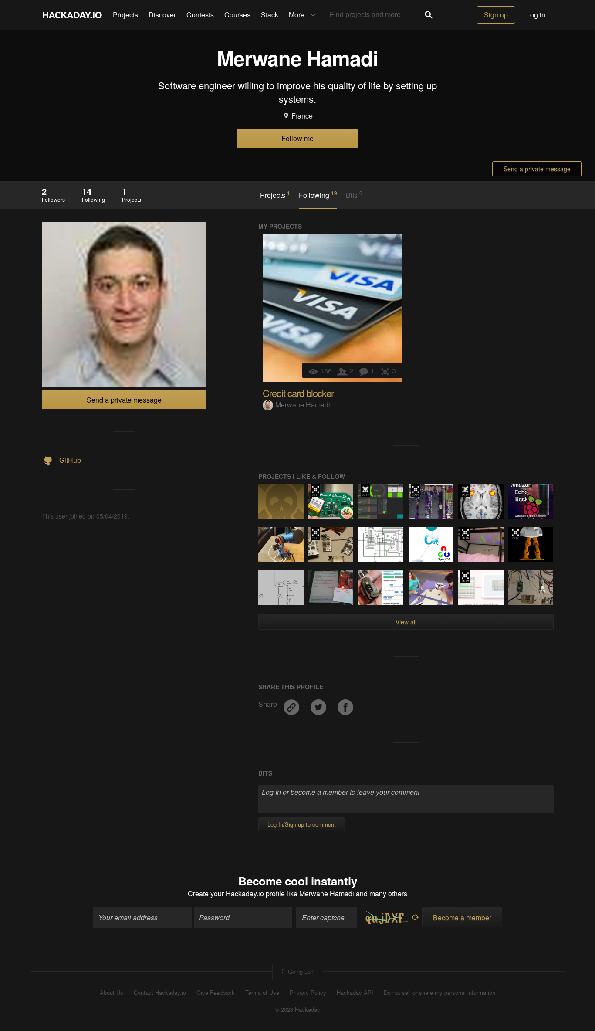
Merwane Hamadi (302, 405)
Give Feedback (215, 993)
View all (406, 621)
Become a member (462, 917)
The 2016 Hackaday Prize (415, 490)
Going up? (300, 971)
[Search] (428, 15)
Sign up (496, 15)
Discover (162, 15)
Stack (269, 15)
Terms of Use (262, 993)
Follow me (297, 138)
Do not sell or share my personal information (439, 993)
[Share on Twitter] (319, 704)
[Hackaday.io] (72, 15)
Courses (237, 15)
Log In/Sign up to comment (301, 824)
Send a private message (537, 168)
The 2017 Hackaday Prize (315, 490)
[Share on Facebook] (345, 704)
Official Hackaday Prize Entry (365, 490)
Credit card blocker (298, 393)
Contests (200, 15)
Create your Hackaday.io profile (236, 894)
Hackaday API (355, 993)
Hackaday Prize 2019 (465, 576)
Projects (125, 15)
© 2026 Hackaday (297, 1010)
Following (318, 195)
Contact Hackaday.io (160, 993)
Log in (535, 15)
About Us (111, 993)
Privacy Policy (308, 993)
